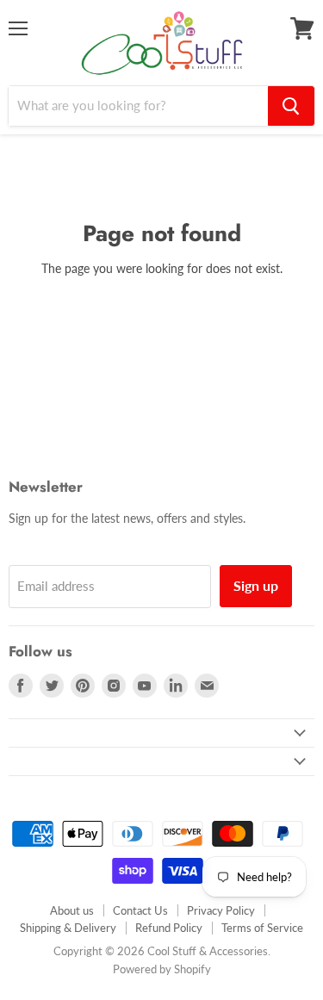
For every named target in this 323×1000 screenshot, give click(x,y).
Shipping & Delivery (68, 928)
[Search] (291, 106)
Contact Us (140, 910)
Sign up (255, 585)
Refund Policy (168, 928)
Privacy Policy (221, 910)
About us (72, 910)
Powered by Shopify (162, 969)
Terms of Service (262, 928)
